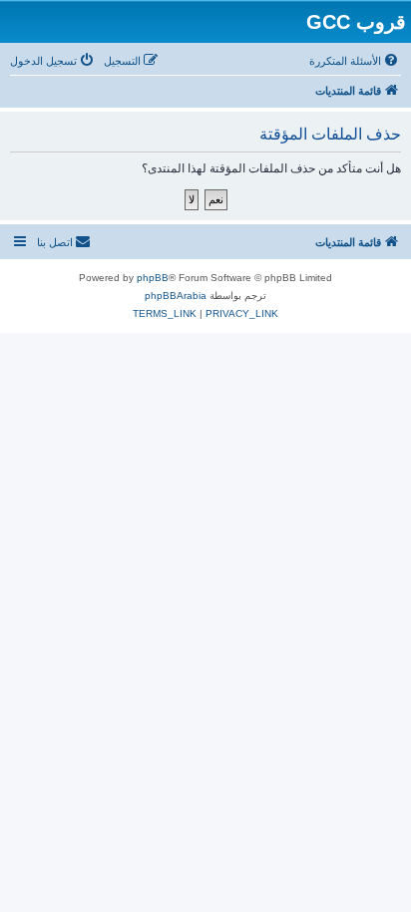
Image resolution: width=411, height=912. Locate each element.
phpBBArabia (175, 295)
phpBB (153, 277)
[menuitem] (355, 61)
